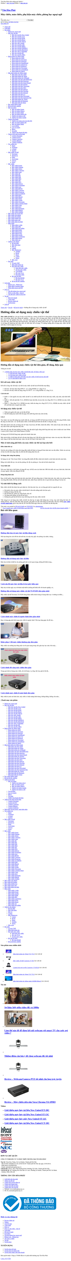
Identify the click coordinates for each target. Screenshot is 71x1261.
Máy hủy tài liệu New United (20, 35)
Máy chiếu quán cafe (14, 220)
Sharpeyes (15, 155)
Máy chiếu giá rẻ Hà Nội (15, 213)
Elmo (13, 157)
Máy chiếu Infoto (17, 198)
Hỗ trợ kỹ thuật (12, 298)
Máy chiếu (11, 164)
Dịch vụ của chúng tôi (9, 1217)
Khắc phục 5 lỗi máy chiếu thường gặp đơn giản (19, 642)
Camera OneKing (17, 142)
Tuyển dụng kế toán (10, 1249)
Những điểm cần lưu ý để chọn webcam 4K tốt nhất (28, 1056)
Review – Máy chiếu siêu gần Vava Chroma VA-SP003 (30, 1102)
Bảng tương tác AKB (18, 58)
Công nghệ (11, 299)
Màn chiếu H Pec (17, 233)
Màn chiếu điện (16, 227)
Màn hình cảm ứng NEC (19, 88)
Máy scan (14, 260)
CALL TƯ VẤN (6, 1258)
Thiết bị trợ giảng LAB (18, 116)
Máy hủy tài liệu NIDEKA (20, 48)
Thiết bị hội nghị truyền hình (16, 134)
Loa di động (15, 126)
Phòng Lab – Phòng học (15, 284)
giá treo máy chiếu (21, 269)
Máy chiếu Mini (16, 179)
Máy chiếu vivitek (17, 200)
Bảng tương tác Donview (19, 61)
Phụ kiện (10, 261)
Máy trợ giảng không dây (19, 114)
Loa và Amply (16, 127)
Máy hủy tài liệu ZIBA (18, 55)
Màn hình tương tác (17, 265)
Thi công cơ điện (9, 1238)
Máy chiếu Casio (17, 205)
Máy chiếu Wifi (16, 177)
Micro (13, 129)
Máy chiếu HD (16, 175)
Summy (14, 150)
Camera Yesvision (17, 136)
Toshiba (18, 251)
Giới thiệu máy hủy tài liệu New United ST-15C (26, 1114)
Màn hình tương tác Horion (16, 756)
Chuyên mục (8, 1224)
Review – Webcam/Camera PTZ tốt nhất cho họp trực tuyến (32, 1079)
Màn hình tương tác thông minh (17, 73)
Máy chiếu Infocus (17, 184)
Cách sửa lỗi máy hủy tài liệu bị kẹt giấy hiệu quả (19, 584)
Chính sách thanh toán (10, 1184)
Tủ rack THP (16, 263)
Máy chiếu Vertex (17, 169)
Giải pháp (7, 283)
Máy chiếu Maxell (17, 197)
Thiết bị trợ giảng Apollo (19, 117)
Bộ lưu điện (15, 243)
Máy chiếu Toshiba (17, 212)
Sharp (13, 145)
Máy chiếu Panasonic (18, 208)
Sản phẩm (7, 30)
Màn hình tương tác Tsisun (19, 99)
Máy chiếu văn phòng (14, 215)
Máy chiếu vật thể (13, 152)
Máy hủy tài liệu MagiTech (20, 50)
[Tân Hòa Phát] (8, 10)
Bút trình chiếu (20, 274)
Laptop (14, 248)
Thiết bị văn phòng (13, 241)
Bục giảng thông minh (14, 104)
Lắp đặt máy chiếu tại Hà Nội (16, 294)
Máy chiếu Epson (17, 165)
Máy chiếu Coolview (18, 190)
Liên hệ (6, 304)
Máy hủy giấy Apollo (18, 43)
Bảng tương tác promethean (20, 69)
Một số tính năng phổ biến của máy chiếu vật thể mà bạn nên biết (28, 377)
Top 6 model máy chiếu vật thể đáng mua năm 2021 (18, 508)
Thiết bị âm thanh (13, 119)
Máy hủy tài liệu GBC (18, 45)
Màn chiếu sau (16, 240)
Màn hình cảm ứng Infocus (20, 89)
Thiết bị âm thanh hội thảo (19, 132)
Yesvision (14, 154)
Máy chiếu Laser (17, 172)
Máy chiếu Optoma (17, 167)
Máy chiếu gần (16, 180)
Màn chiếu (11, 223)
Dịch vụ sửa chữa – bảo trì (16, 293)
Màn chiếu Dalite (17, 230)
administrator (39, 506)
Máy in (14, 246)
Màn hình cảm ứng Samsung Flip (21, 98)
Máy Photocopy (16, 250)
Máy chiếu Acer (16, 187)
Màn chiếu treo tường (18, 228)
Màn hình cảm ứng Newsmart (20, 96)
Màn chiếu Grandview (18, 236)
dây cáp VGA (20, 273)
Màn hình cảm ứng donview (16, 753)
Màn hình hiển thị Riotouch (20, 101)
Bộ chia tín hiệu (16, 276)
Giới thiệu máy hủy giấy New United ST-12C (25, 1119)
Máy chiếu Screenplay (18, 185)
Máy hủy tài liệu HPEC (19, 46)
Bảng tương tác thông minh (16, 56)
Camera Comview (17, 139)
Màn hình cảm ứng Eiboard (20, 93)
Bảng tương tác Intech (18, 71)
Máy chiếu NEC (16, 182)
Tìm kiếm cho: (5, 20)
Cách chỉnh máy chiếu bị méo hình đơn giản (17, 693)
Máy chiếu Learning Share (19, 203)
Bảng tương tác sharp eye (15, 736)
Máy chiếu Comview (18, 170)
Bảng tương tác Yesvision (19, 60)
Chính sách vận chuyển (11, 1187)
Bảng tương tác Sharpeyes (19, 64)
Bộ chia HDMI (20, 278)
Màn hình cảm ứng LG (18, 94)
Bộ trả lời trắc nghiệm (14, 106)
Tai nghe (14, 131)
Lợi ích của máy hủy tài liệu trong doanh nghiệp (54, 508)
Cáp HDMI (19, 271)
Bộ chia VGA (20, 279)
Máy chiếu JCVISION (18, 193)
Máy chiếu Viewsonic (18, 202)
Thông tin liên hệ (9, 1181)
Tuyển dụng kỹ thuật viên (11, 1251)
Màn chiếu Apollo (17, 235)
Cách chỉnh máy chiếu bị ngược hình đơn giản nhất (20, 617)
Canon (17, 256)
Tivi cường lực (12, 144)
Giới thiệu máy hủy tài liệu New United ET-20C (26, 1110)
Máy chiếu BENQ (17, 188)
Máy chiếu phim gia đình (15, 222)
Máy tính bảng (16, 245)
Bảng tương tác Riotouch (19, 66)
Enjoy (13, 162)
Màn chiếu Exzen (17, 231)
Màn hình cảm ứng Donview (20, 81)
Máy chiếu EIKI (16, 195)
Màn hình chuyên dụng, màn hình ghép (15, 809)
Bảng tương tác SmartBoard (20, 63)
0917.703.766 (10, 3)
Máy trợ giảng (12, 107)
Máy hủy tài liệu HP (18, 53)
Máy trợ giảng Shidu (18, 112)
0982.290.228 (23, 3)
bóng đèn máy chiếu (21, 268)
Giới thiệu (7, 28)
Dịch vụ (6, 289)
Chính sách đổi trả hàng (11, 1186)
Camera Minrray (16, 141)
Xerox (17, 258)
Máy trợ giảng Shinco (18, 111)
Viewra (14, 160)
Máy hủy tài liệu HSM (18, 38)
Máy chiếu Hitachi (17, 210)
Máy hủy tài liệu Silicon (19, 41)
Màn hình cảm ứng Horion (19, 84)
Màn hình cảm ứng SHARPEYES (22, 79)
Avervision (15, 159)
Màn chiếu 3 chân (17, 225)
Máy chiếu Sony (16, 207)
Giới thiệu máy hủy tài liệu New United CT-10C (26, 1123)
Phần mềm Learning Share (16, 286)
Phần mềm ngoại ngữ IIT (15, 288)
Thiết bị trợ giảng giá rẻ (19, 783)
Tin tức (6, 296)
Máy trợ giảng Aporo (18, 109)
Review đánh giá (13, 301)
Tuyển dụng (11, 303)
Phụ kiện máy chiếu (17, 266)
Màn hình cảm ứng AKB (19, 74)
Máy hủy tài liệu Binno (18, 40)
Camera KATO (16, 137)
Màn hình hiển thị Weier (19, 103)
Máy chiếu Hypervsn (18, 192)
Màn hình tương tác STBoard (20, 78)
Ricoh (17, 253)
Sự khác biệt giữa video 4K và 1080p (21, 1007)
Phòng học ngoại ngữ (14, 31)
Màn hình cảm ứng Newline (20, 91)
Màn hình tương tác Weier (19, 76)
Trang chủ (7, 26)
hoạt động (7, 1233)
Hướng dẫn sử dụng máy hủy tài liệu (15, 558)
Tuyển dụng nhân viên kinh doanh (14, 1252)
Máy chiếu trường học (14, 218)
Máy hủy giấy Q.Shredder (19, 51)
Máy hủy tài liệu (13, 33)
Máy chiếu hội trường (14, 217)
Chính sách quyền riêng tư (12, 1182)
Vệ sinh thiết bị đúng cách (17, 378)
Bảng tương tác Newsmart (19, 68)
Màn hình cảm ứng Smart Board (21, 83)
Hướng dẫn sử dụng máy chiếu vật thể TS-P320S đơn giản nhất (25, 591)
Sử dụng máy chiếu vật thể (17, 375)
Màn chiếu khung (17, 238)
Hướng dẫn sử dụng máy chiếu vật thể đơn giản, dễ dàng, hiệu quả (24, 372)
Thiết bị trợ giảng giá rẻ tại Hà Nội (22, 121)
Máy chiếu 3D (16, 174)
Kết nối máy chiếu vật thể (16, 373)
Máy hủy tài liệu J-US (18, 36)
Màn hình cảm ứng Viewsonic (20, 86)
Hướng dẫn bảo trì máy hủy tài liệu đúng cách (18, 533)
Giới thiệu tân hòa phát (11, 1179)
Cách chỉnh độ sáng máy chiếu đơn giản (16, 667)
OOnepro (14, 147)
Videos (6, 1222)
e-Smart (14, 149)
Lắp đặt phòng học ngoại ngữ (16, 291)
